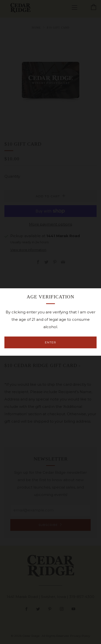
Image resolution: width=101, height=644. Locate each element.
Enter (50, 342)
